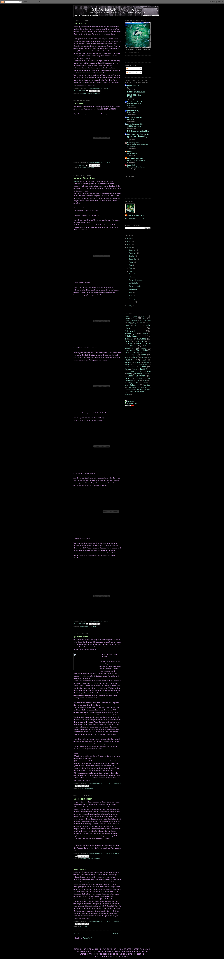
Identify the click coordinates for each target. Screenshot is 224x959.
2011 (129, 244)
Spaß (140, 371)
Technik (139, 378)
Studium (127, 378)
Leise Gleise (131, 112)
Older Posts (117, 934)
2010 (129, 247)
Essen (127, 341)
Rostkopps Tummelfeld (135, 158)
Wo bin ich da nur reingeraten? (137, 138)
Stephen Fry (138, 373)
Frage (82, 788)
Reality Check (130, 367)
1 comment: (115, 853)
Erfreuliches (85, 93)
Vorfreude (138, 389)
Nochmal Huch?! (132, 153)
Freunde (132, 346)
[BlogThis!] (92, 91)
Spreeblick (131, 165)
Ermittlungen (129, 339)
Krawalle (127, 357)
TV (149, 380)
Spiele (148, 371)
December (132, 250)
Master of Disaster (83, 799)
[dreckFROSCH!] (133, 110)
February (132, 299)
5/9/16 (129, 87)
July (130, 265)
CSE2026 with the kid (134, 126)
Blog (129, 323)
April (131, 293)
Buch (146, 323)
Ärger (144, 318)
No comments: (79, 90)
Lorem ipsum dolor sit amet (135, 167)
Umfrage (130, 383)
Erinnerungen (130, 334)
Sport (129, 374)
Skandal (131, 371)
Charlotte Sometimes (135, 215)
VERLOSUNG (132, 387)
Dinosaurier (138, 325)
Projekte (144, 364)
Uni (92, 858)
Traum (144, 380)
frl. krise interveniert (134, 117)
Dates (127, 326)
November (132, 253)
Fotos (130, 343)
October (132, 256)
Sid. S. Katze (145, 369)
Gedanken (89, 788)
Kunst (135, 357)
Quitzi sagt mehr (133, 143)
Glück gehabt (141, 350)
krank (143, 355)
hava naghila (80, 869)
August (131, 262)
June (131, 268)
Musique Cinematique (84, 178)
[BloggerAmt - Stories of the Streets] (130, 403)
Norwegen (146, 362)
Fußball (144, 345)
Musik (93, 168)
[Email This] (90, 91)
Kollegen (132, 355)
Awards (127, 320)
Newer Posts (78, 934)
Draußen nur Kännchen (135, 102)
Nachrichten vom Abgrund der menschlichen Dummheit (138, 135)
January (132, 302)
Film (149, 341)
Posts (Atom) (87, 938)
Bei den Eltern (145, 320)
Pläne (127, 364)
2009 (129, 306)
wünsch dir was (137, 392)
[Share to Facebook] (97, 91)
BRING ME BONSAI (134, 95)
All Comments (133, 73)
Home (98, 934)
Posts (130, 69)
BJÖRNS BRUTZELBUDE (136, 92)
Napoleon (137, 362)
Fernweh (140, 341)
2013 (129, 238)
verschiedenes (129, 389)
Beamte (134, 320)
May (131, 271)
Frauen (148, 343)
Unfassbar (130, 119)
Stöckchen (147, 373)
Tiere (138, 380)
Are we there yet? (133, 85)
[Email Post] (87, 90)
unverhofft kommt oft (132, 385)
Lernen (142, 357)
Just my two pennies (141, 352)
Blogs (134, 323)
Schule (135, 369)
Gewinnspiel (129, 350)
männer (129, 359)
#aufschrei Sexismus (131, 316)
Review (93, 626)
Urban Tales (146, 385)
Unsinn (97, 858)
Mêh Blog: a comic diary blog (138, 131)
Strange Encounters (137, 376)
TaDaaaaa (78, 103)
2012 (129, 241)
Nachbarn (83, 926)
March (131, 296)
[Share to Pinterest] (99, 91)
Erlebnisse (95, 93)
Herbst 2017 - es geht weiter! (136, 160)
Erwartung (141, 339)
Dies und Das (80, 23)
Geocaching (144, 348)
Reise (143, 367)
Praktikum (135, 364)
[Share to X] (95, 91)
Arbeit (135, 318)
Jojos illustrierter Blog (135, 124)
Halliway (76, 181)
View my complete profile (135, 218)
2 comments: (116, 783)
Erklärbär (145, 333)
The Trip (130, 97)
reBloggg (130, 151)
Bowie (82, 626)
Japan (127, 352)
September (133, 259)
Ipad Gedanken (81, 636)
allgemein (144, 316)
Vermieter (144, 387)
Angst (127, 318)
